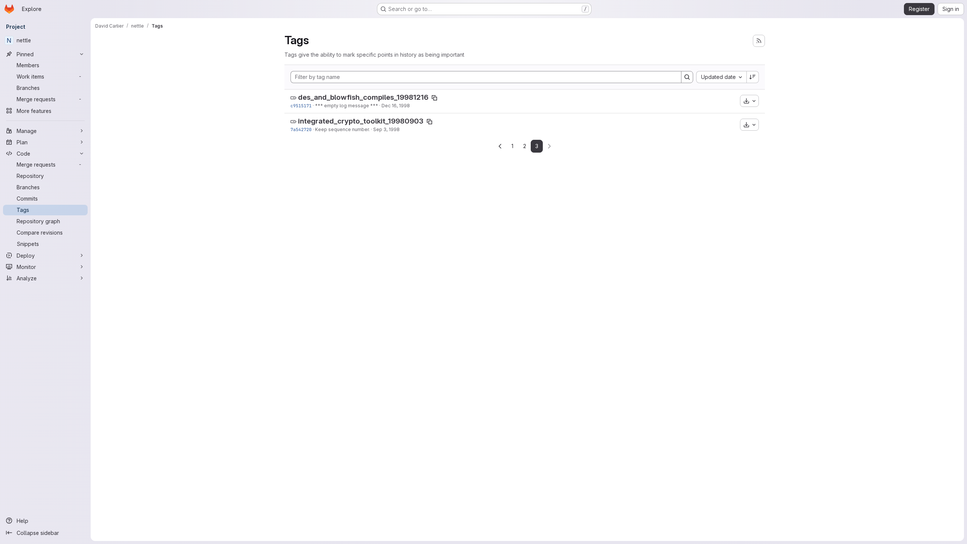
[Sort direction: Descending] (753, 77)
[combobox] (721, 77)
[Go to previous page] (500, 146)
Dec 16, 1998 (396, 105)
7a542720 (301, 129)
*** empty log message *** (346, 105)
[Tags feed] (759, 41)
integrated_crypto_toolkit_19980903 (360, 121)
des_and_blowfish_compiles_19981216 (363, 97)
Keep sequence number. (342, 129)
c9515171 (301, 105)
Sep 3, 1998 (386, 129)
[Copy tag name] (434, 97)
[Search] (687, 77)
